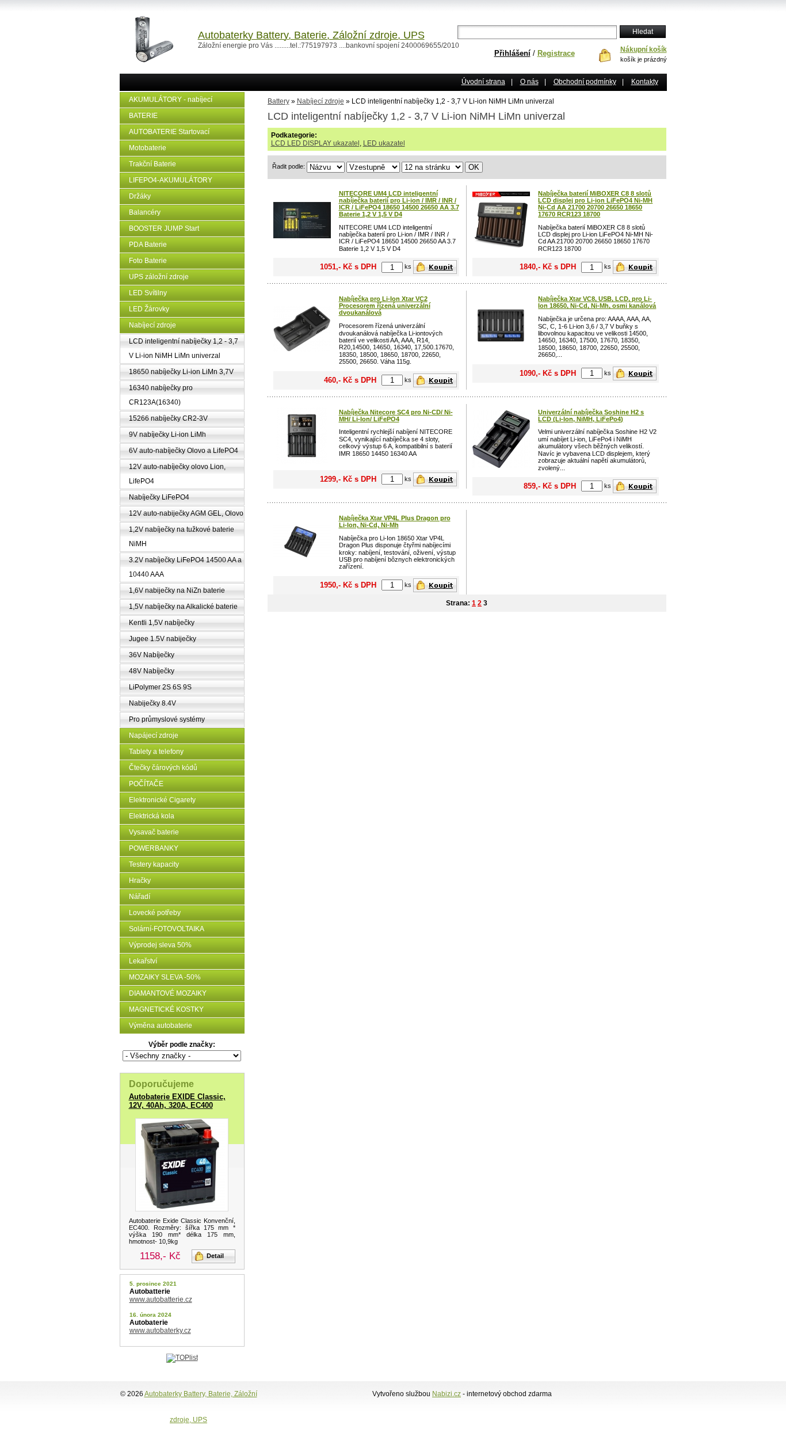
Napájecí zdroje (153, 735)
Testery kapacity (154, 864)
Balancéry (145, 212)
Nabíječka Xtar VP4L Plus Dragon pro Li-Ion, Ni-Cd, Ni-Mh (395, 521)
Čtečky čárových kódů (163, 768)
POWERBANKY (153, 848)
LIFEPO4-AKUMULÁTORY (170, 180)
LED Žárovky (149, 309)
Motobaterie (147, 148)
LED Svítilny (148, 293)
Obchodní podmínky (585, 82)
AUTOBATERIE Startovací (169, 132)
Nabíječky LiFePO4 (159, 497)
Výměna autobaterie (160, 1026)
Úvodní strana (483, 82)
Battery (278, 101)
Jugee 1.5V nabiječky (162, 639)
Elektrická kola (151, 816)
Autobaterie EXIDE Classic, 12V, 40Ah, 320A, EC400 (177, 1101)
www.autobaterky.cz (160, 1331)
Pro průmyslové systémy (167, 719)
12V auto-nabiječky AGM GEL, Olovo (186, 513)
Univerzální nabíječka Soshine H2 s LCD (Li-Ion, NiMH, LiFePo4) (591, 415)
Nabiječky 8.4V (152, 703)
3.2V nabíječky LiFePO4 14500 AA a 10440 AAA (185, 567)
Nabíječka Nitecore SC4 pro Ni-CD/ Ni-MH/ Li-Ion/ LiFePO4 (396, 415)
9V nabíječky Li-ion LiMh (167, 434)
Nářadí (139, 897)
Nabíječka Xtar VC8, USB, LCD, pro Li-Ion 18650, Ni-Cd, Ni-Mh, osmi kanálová (597, 302)
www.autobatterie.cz (160, 1299)
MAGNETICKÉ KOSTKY (166, 1009)
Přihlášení (512, 53)
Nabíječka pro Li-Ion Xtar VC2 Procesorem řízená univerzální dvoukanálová (384, 305)
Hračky (140, 880)
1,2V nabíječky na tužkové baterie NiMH (181, 536)
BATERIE (143, 116)
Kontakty (644, 82)
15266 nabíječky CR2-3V (168, 418)
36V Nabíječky (151, 655)
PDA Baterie (148, 245)
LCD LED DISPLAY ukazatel (315, 143)
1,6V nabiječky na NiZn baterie (177, 590)
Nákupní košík (643, 49)
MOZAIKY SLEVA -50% (165, 977)
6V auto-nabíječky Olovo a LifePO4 (183, 451)
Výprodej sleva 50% (160, 945)
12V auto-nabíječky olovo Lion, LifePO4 (177, 474)
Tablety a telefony (156, 752)
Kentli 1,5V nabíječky (161, 623)
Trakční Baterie (152, 164)
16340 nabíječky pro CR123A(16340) (161, 395)
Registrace (556, 53)
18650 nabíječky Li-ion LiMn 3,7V (181, 372)
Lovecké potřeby (155, 913)
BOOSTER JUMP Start (164, 228)
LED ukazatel (384, 143)
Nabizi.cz (446, 1394)
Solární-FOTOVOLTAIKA (166, 929)
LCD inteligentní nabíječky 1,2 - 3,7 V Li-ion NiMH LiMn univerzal (183, 348)
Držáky (140, 196)
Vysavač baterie (154, 832)
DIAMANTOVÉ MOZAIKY (168, 993)
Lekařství (143, 961)
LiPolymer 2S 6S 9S (160, 687)
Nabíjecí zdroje (152, 325)
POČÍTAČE (146, 784)
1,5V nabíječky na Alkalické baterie (183, 607)
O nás (529, 82)
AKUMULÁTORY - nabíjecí (170, 100)
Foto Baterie (148, 261)
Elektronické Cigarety (162, 800)
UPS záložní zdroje (159, 277)
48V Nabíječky (151, 671)
